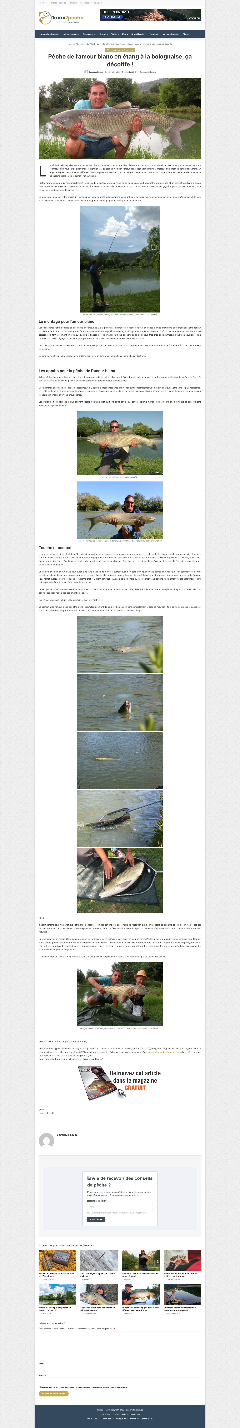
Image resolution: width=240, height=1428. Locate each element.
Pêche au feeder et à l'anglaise (104, 44)
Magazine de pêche (50, 34)
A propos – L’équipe (57, 3)
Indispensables (70, 34)
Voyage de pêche (171, 34)
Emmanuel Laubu (96, 72)
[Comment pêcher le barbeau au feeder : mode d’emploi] (141, 1260)
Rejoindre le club (96, 1201)
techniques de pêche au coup (165, 1052)
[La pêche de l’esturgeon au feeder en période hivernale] (99, 1294)
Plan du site (92, 1419)
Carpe (103, 34)
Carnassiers (89, 34)
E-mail (42, 1375)
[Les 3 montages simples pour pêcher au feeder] (99, 1260)
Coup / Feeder (138, 34)
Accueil (43, 3)
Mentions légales (106, 1419)
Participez (73, 3)
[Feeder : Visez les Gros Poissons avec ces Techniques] (57, 1260)
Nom (41, 1364)
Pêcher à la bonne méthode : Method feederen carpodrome (181, 1274)
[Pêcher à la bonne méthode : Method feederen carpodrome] (182, 1260)
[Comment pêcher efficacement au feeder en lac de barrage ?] (182, 1294)
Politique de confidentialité (127, 1419)
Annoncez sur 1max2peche (92, 3)
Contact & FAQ (147, 1419)
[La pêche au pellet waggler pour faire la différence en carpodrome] (141, 1294)
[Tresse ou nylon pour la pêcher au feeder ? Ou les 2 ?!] (57, 1294)
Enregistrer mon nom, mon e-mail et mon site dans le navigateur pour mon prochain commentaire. (84, 1387)
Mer (124, 34)
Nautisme (154, 34)
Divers (186, 34)
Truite (114, 34)
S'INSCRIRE (96, 1219)
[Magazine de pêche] (61, 17)
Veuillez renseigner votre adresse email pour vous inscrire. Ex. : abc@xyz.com (116, 1213)
